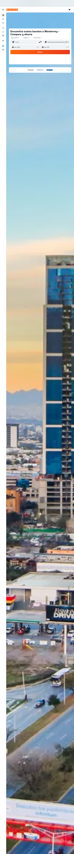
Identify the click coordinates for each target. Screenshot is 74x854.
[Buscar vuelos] (3, 15)
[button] (3, 10)
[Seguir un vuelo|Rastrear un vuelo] (3, 32)
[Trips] (3, 41)
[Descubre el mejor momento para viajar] (3, 35)
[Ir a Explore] (3, 28)
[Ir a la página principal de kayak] (12, 10)
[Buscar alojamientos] (3, 19)
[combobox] (38, 38)
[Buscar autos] (3, 23)
